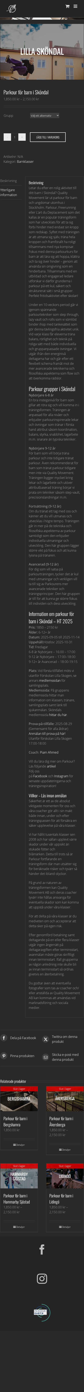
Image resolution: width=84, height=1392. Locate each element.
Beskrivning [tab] (8, 180)
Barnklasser (25, 161)
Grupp (8, 115)
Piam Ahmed (49, 752)
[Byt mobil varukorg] (67, 6)
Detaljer (20, 1145)
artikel (51, 766)
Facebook (40, 776)
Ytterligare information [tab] (8, 192)
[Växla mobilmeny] (76, 6)
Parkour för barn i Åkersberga (61, 1121)
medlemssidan (50, 680)
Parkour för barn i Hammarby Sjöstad (16, 1198)
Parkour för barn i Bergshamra (15, 1121)
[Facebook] (42, 1249)
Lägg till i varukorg (47, 137)
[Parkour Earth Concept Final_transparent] (42, 1304)
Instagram (61, 776)
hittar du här (58, 715)
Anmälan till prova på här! (47, 733)
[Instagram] (42, 1279)
